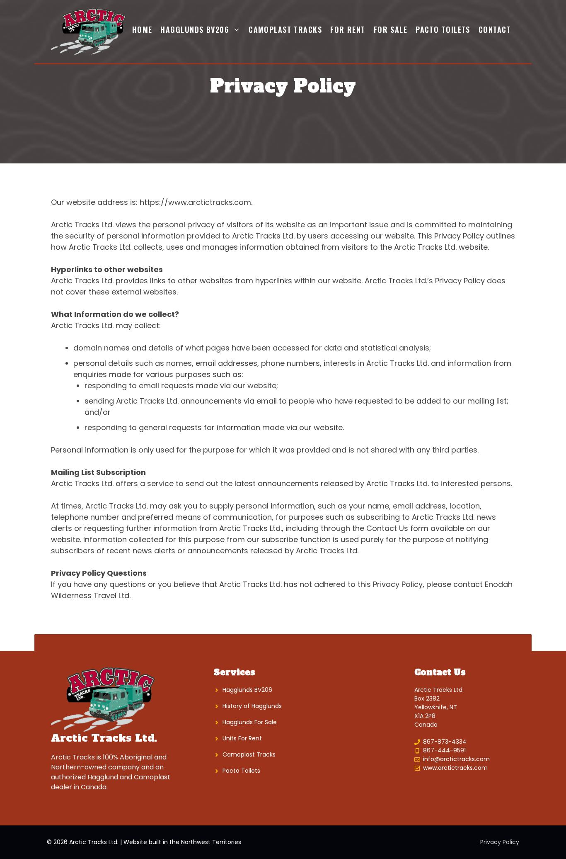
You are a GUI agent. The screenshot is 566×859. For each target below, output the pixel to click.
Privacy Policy (499, 842)
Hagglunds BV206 (194, 29)
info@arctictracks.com (456, 759)
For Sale (391, 29)
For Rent (347, 29)
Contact (495, 29)
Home (142, 29)
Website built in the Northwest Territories (182, 842)
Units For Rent (242, 738)
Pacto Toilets (443, 29)
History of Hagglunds (252, 706)
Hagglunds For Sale (250, 722)
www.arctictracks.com (455, 768)
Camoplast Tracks (285, 29)
